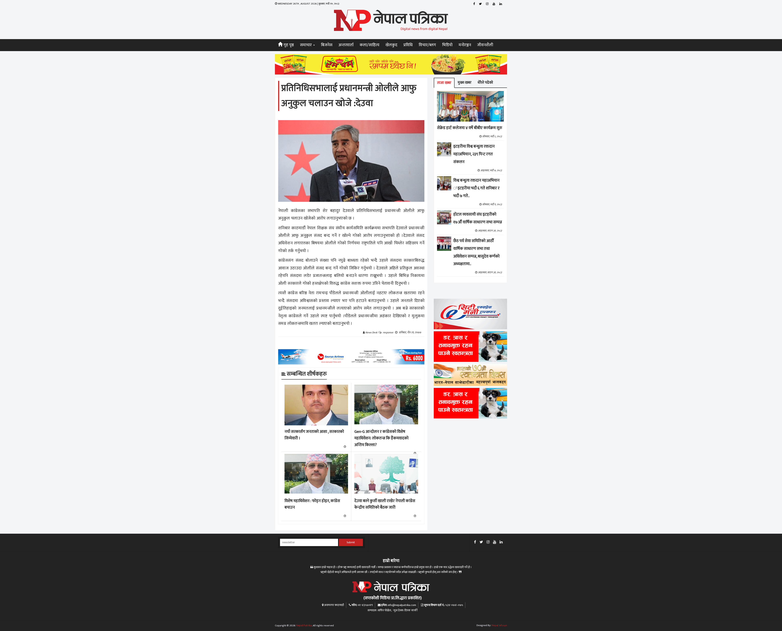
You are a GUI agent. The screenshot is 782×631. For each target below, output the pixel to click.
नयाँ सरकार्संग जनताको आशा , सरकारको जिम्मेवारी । (314, 435)
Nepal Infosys (499, 625)
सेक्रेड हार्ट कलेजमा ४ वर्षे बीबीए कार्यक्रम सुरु (469, 127)
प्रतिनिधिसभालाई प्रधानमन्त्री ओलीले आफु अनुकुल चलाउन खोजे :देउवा (348, 96)
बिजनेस (326, 45)
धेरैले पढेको (485, 82)
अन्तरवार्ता (346, 45)
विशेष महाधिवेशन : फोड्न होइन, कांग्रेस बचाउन (312, 504)
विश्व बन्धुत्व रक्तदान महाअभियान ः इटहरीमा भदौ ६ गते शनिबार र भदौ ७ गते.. (476, 188)
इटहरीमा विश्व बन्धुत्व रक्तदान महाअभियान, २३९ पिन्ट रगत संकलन (474, 154)
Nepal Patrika (304, 625)
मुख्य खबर (464, 82)
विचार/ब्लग (427, 45)
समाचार (306, 45)
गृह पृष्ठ (288, 45)
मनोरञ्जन (465, 45)
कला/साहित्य (369, 45)
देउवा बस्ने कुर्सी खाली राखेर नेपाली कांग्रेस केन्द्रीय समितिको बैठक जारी (384, 504)
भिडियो (447, 45)
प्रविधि (408, 45)
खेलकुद (391, 45)
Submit (351, 542)
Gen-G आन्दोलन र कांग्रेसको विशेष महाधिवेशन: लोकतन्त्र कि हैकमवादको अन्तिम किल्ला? (381, 438)
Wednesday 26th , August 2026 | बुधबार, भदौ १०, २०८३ (308, 3)
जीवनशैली (485, 45)
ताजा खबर (444, 83)
